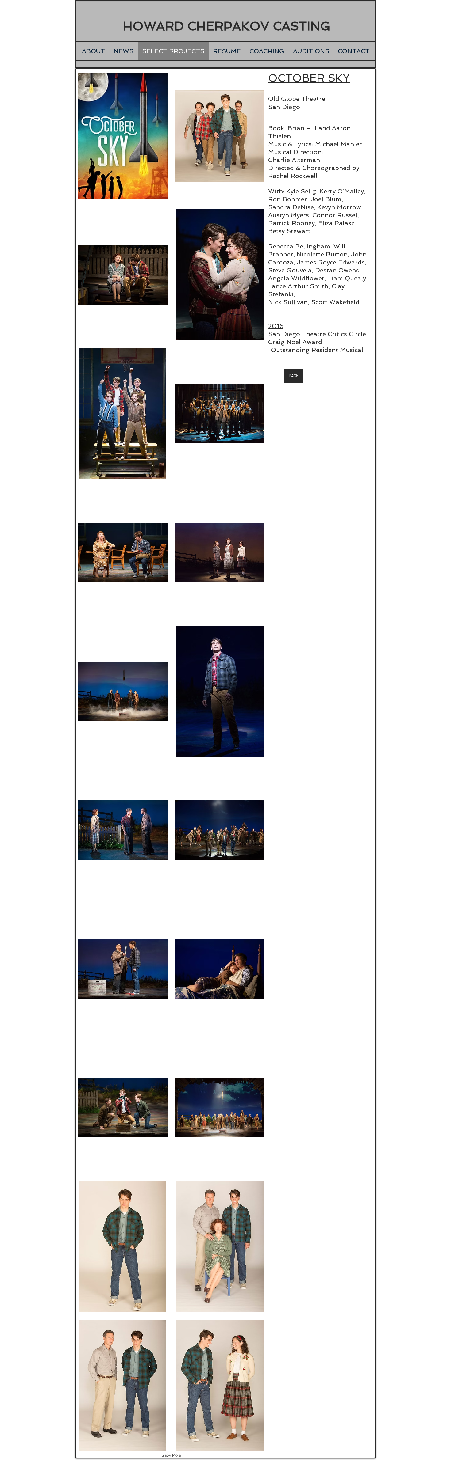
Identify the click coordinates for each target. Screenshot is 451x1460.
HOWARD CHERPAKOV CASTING (226, 26)
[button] (123, 136)
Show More (171, 1455)
